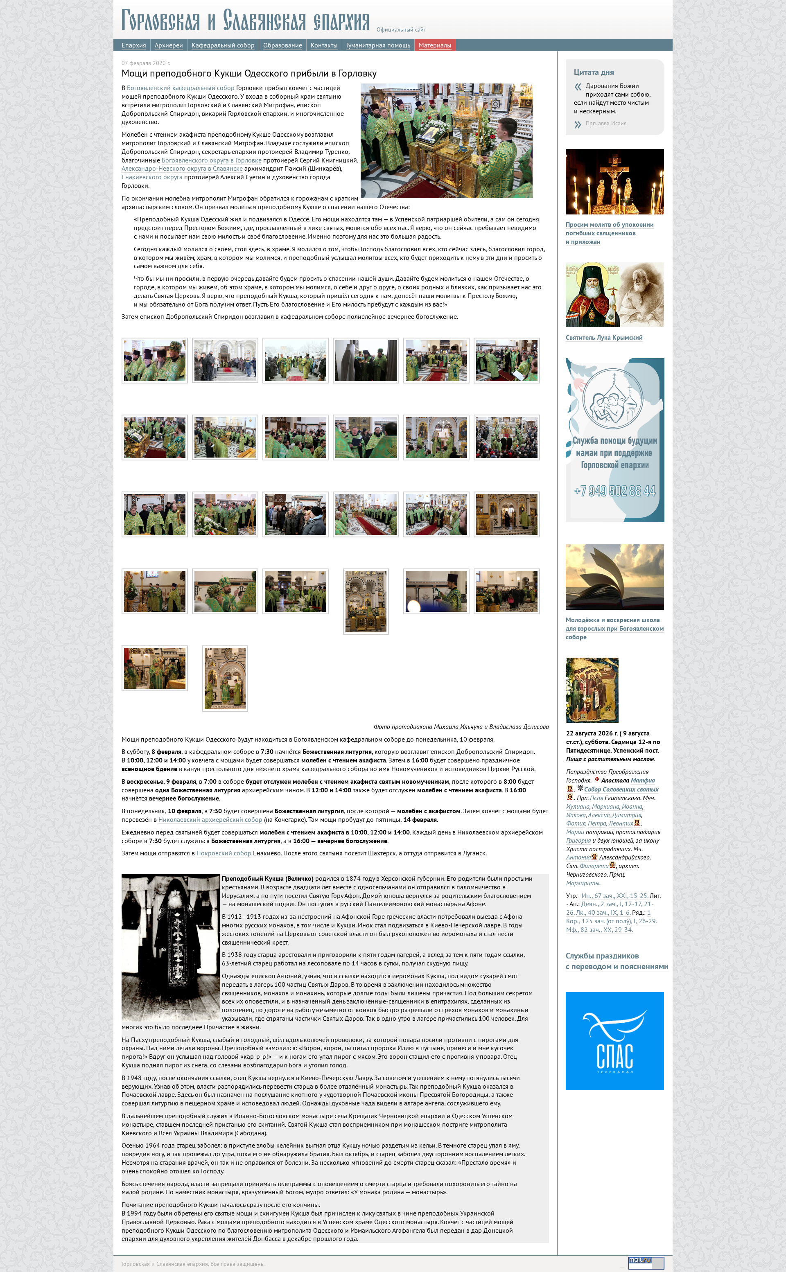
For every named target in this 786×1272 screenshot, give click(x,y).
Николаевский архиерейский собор (210, 819)
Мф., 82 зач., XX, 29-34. (599, 929)
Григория (578, 840)
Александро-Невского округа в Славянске (182, 168)
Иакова (576, 815)
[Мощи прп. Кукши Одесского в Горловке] (155, 381)
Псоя (596, 798)
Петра (597, 823)
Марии (575, 832)
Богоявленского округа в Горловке (212, 160)
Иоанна (632, 806)
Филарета (594, 866)
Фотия (575, 823)
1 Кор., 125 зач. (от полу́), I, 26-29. (611, 916)
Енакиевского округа (152, 177)
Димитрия (626, 815)
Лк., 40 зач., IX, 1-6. (603, 912)
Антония (578, 857)
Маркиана (605, 806)
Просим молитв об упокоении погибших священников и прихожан (610, 233)
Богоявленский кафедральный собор (181, 87)
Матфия (643, 780)
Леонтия (621, 823)
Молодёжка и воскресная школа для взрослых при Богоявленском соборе (615, 628)
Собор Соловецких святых (621, 789)
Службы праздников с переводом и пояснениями (617, 961)
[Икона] (592, 721)
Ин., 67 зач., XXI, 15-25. (615, 895)
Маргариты (582, 883)
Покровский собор (223, 853)
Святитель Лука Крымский (604, 337)
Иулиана (578, 806)
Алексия (599, 815)
